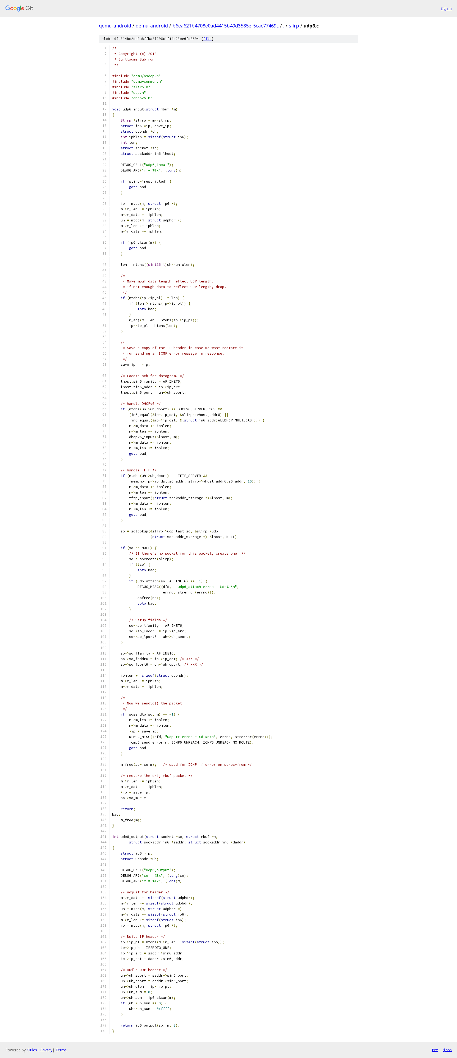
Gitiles (32, 1049)
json (447, 1049)
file (207, 38)
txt (435, 1049)
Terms (61, 1049)
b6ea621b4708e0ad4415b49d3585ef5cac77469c (225, 25)
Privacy (46, 1049)
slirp (294, 25)
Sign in (446, 8)
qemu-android (115, 25)
